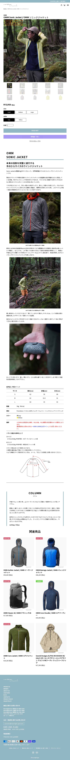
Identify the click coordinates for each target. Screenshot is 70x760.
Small (9, 112)
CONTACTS (7, 697)
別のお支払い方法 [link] (35, 141)
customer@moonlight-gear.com (13, 723)
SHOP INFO (7, 693)
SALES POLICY (8, 701)
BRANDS (6, 689)
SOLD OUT (35, 130)
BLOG (5, 695)
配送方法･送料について (27, 748)
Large (32, 112)
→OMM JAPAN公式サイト (40, 426)
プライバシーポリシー (56, 748)
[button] (5, 50)
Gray (9, 120)
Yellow (20, 120)
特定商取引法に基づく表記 (42, 748)
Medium (20, 112)
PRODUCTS (7, 687)
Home (5, 9)
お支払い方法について (14, 748)
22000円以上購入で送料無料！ (58, 1)
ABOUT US (7, 691)
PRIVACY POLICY (8, 699)
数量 (5, 125)
